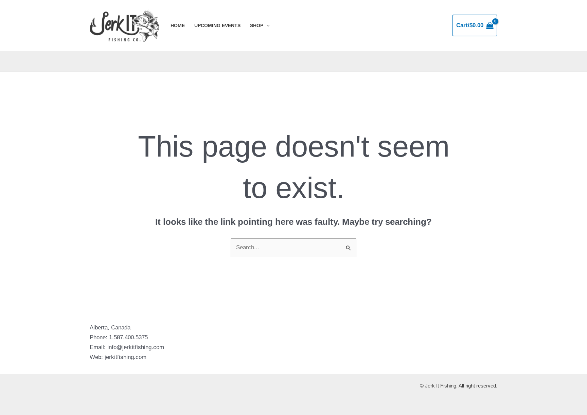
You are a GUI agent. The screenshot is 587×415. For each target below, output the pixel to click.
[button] (266, 25)
